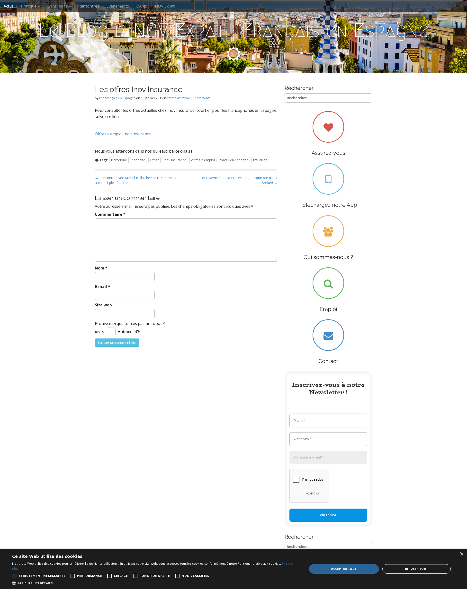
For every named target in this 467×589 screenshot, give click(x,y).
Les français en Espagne (117, 98)
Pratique (29, 6)
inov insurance (175, 160)
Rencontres (88, 6)
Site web (103, 305)
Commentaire (110, 214)
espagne (138, 160)
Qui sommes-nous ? (328, 257)
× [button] (461, 554)
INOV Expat (164, 6)
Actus (9, 6)
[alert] (233, 569)
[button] (155, 583)
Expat (154, 160)
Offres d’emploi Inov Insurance (123, 134)
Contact (328, 361)
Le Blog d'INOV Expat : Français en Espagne (233, 30)
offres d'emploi (203, 160)
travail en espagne (234, 160)
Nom (101, 268)
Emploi (328, 309)
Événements (118, 6)
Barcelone (119, 160)
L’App (141, 6)
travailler (260, 160)
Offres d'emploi (178, 98)
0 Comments (201, 98)
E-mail (102, 286)
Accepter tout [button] (344, 569)
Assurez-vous (328, 153)
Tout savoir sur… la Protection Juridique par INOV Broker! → (238, 180)
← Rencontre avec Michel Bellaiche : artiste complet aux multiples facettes (136, 180)
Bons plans (58, 6)
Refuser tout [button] (416, 569)
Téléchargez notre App (328, 205)
